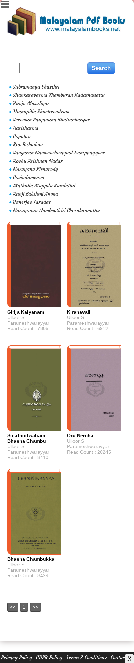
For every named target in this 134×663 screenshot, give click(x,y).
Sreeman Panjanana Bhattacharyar (51, 120)
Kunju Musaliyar (31, 103)
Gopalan (22, 136)
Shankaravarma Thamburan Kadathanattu (59, 95)
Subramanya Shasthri (36, 87)
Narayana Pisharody (35, 169)
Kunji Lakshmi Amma (35, 194)
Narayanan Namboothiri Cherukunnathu (56, 210)
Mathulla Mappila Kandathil (44, 186)
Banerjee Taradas (32, 202)
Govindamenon (28, 177)
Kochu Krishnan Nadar (38, 161)
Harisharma (25, 128)
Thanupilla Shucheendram (41, 111)
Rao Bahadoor (28, 144)
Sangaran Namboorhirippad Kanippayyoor (59, 153)
